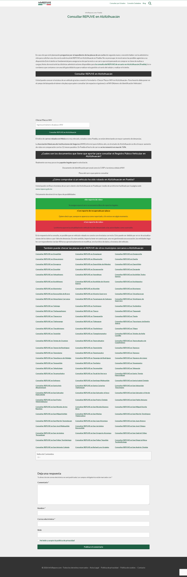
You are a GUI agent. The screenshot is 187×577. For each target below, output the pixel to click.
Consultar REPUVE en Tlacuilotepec (50, 328)
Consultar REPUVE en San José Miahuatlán (52, 426)
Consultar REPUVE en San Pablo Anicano (131, 400)
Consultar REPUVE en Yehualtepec (49, 274)
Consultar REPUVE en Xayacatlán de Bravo (53, 294)
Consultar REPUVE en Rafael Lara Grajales (92, 447)
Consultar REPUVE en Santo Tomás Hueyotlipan (129, 374)
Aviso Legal (94, 568)
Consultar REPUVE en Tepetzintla (88, 348)
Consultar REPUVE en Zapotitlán (128, 264)
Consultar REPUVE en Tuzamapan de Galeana (93, 299)
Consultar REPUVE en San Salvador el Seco (92, 393)
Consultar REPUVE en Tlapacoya (49, 316)
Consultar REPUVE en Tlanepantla (89, 316)
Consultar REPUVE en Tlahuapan (88, 321)
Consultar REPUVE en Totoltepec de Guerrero (129, 300)
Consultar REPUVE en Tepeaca (127, 353)
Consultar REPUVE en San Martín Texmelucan (54, 421)
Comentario (43, 482)
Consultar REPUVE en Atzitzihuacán (62, 132)
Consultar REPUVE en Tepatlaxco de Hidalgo (53, 358)
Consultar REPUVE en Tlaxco (86, 311)
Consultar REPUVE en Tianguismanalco (90, 333)
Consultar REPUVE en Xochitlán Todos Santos (130, 275)
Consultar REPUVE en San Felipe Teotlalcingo (53, 440)
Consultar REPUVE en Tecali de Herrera (91, 373)
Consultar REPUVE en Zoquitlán (48, 254)
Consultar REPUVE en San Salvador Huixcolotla (50, 394)
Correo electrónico (46, 519)
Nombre (41, 508)
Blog (144, 3)
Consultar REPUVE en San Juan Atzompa (91, 421)
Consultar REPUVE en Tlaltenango (49, 321)
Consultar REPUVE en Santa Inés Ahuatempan (48, 386)
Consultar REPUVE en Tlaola (126, 316)
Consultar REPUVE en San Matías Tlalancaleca (88, 415)
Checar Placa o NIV (44, 120)
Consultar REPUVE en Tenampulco (128, 363)
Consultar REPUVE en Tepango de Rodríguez (93, 358)
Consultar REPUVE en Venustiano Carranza (53, 299)
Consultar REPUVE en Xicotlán (87, 288)
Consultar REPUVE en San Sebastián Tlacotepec (129, 386)
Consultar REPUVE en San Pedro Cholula (91, 400)
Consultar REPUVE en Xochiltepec (49, 281)
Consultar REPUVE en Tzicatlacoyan (129, 294)
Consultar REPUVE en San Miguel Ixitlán (51, 414)
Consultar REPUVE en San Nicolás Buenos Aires (91, 408)
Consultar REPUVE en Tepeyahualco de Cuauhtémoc (130, 342)
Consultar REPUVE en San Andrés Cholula (131, 447)
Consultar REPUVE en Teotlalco (87, 363)
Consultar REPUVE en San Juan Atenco (130, 421)
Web (39, 530)
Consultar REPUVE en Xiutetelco (49, 288)
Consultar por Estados (117, 3)
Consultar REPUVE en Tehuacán (127, 368)
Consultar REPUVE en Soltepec (48, 380)
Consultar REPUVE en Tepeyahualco (89, 341)
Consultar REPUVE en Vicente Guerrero (91, 294)
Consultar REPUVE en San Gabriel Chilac (131, 433)
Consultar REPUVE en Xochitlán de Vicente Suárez (92, 282)
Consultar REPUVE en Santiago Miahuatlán (92, 380)
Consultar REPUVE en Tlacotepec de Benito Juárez (132, 322)
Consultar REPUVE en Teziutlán (48, 333)
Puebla (99, 13)
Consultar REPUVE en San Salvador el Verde (132, 393)
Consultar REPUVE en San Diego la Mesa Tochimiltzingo (131, 441)
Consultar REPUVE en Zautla (126, 259)
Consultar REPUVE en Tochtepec (88, 306)
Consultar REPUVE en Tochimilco (128, 306)
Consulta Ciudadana (134, 3)
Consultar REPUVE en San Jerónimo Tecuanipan (50, 434)
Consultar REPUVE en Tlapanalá (127, 311)
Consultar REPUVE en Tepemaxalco (89, 353)
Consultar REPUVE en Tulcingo (48, 306)
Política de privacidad (109, 568)
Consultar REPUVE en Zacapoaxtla (89, 269)
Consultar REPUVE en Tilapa (126, 328)
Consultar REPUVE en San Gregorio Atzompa (93, 433)
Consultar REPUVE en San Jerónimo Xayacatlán (89, 427)
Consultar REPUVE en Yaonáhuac (88, 274)
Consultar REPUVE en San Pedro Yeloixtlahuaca (48, 401)
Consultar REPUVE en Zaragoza (48, 264)
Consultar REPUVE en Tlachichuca (88, 328)
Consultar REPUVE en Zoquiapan (88, 254)
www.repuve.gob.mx (44, 189)
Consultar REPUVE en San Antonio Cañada (52, 447)
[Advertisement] (93, 36)
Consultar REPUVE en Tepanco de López (131, 358)
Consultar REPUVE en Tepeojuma (49, 353)
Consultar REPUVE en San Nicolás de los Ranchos (51, 408)
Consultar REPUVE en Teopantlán (49, 363)
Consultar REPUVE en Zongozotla (128, 254)
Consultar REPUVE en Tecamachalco (50, 373)
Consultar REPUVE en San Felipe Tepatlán (91, 440)
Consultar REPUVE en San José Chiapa (130, 426)
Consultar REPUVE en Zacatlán (48, 269)
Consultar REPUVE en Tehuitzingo (49, 368)
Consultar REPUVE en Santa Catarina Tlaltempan (90, 386)
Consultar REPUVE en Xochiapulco (128, 281)
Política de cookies (127, 568)
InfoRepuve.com (90, 13)
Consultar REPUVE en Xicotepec (128, 288)
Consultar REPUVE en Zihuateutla (88, 259)
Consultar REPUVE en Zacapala (127, 269)
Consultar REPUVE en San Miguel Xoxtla (131, 407)
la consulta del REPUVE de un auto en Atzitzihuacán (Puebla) (121, 64)
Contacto (141, 568)
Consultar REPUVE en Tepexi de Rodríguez (52, 348)
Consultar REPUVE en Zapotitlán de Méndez (93, 264)
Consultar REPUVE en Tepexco (127, 348)
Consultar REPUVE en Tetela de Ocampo (52, 341)
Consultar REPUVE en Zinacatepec (49, 259)
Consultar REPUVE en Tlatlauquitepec (51, 311)
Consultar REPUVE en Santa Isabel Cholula (132, 380)
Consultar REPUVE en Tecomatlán (88, 368)
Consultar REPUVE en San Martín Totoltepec (133, 414)
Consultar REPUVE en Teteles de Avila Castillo (130, 334)
